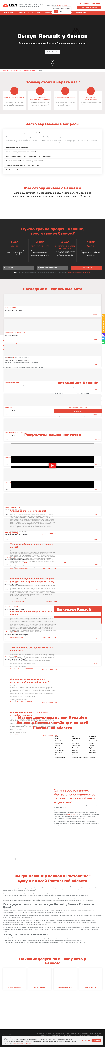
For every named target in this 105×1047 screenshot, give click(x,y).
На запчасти (49, 12)
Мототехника (80, 12)
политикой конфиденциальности (79, 272)
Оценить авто (52, 52)
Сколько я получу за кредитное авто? (21, 152)
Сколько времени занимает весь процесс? (22, 165)
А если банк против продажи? (17, 147)
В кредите (36, 12)
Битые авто (8, 12)
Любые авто (22, 12)
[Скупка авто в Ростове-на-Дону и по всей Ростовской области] (10, 5)
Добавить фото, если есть (78, 407)
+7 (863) (90, 4)
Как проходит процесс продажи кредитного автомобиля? (28, 156)
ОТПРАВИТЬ (86, 268)
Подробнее (86, 1040)
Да (56, 11)
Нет (61, 11)
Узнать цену (86, 854)
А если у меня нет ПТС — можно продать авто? (24, 161)
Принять (97, 1040)
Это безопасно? (12, 170)
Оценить (78, 411)
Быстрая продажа (89, 7)
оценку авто (71, 814)
